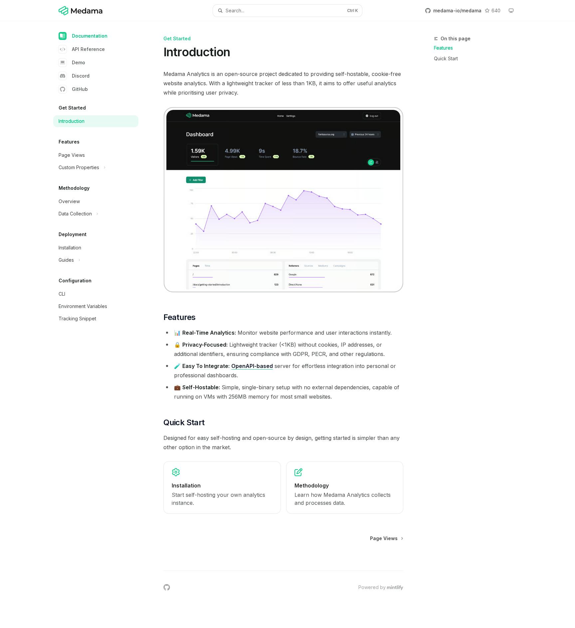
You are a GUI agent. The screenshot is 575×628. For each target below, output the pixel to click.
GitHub (80, 89)
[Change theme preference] (511, 10)
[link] (222, 487)
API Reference (88, 49)
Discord (81, 76)
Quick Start (446, 58)
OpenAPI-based (252, 366)
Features (443, 48)
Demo (78, 62)
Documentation (89, 36)
